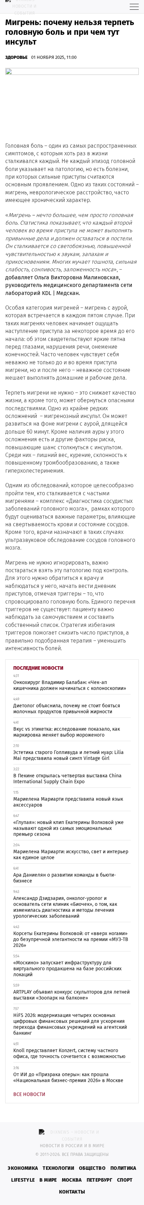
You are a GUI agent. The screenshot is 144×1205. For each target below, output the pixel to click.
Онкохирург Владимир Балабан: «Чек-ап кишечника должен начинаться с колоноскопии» (69, 685)
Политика (123, 1168)
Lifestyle (23, 1180)
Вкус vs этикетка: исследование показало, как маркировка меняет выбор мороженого (66, 732)
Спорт (125, 1180)
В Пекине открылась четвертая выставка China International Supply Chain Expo (67, 779)
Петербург (99, 1180)
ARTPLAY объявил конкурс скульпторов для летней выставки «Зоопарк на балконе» (71, 995)
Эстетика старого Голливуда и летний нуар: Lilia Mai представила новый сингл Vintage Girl (68, 755)
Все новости (29, 1094)
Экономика (23, 1168)
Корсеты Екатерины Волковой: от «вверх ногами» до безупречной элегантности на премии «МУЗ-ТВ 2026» (70, 939)
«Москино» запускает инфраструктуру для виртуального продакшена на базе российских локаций (67, 969)
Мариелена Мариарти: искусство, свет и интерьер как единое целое (70, 855)
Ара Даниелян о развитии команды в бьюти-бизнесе (64, 878)
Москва (72, 1180)
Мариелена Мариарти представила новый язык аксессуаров (68, 802)
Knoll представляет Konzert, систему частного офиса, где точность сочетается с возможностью (69, 1053)
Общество (92, 1168)
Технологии (58, 1168)
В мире (48, 1180)
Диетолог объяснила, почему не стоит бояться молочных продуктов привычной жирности (66, 709)
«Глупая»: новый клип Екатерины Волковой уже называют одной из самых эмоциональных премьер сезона (68, 828)
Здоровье (16, 57)
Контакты (72, 1192)
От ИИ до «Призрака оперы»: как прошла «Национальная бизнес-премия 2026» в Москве (68, 1077)
